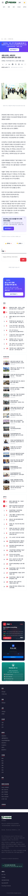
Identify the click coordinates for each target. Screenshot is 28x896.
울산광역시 (4, 749)
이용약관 (8, 823)
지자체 (3, 755)
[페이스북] (12, 64)
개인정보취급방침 (6, 825)
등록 (23, 259)
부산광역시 (4, 745)
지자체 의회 (4, 694)
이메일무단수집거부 (15, 825)
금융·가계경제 (5, 792)
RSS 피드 (4, 874)
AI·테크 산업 (4, 799)
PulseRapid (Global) (6, 885)
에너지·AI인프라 (5, 796)
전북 (2, 767)
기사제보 (3, 877)
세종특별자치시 (5, 738)
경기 (2, 725)
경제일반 (3, 702)
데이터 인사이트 (5, 784)
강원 (2, 772)
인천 (2, 727)
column (4, 804)
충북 (2, 758)
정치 (4, 7)
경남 (2, 765)
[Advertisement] (14, 23)
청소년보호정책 (14, 823)
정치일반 (3, 691)
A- (2, 64)
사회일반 (3, 711)
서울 (2, 722)
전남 (2, 770)
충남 (2, 760)
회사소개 (4, 823)
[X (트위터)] (15, 64)
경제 (9, 7)
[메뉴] (3, 2)
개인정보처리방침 (5, 880)
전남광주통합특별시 (6, 740)
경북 (2, 763)
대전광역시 (4, 736)
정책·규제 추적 (5, 789)
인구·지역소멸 (5, 794)
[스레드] (19, 64)
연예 (3, 777)
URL (22, 64)
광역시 (24, 7)
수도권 (18, 7)
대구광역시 (4, 743)
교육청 (3, 714)
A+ (9, 64)
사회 (14, 7)
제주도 (3, 747)
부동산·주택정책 (5, 787)
